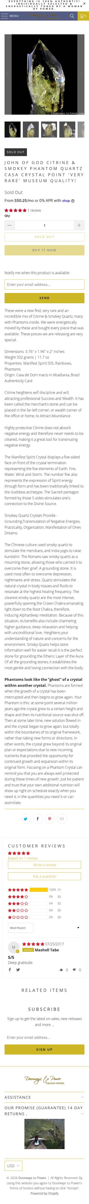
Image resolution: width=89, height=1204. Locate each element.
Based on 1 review (23, 858)
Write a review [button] (44, 864)
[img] (33, 944)
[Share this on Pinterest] (50, 819)
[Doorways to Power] (44, 16)
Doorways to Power (32, 1178)
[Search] (72, 16)
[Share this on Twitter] (26, 819)
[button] (15, 210)
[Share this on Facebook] (38, 819)
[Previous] (8, 74)
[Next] (81, 74)
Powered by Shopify (44, 1193)
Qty (7, 216)
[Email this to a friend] (62, 819)
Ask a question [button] (44, 876)
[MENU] (2, 16)
